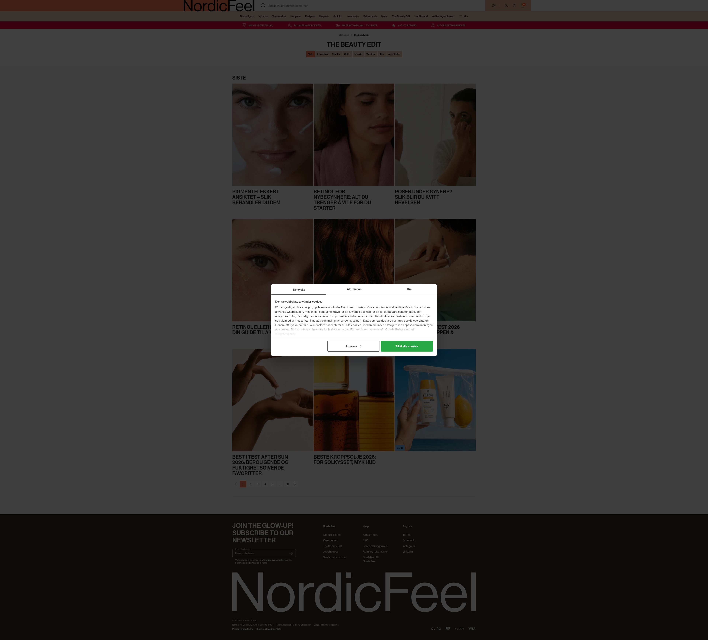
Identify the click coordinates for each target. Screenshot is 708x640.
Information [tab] (354, 288)
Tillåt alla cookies (406, 346)
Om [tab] (409, 288)
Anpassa (351, 346)
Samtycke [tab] (298, 289)
